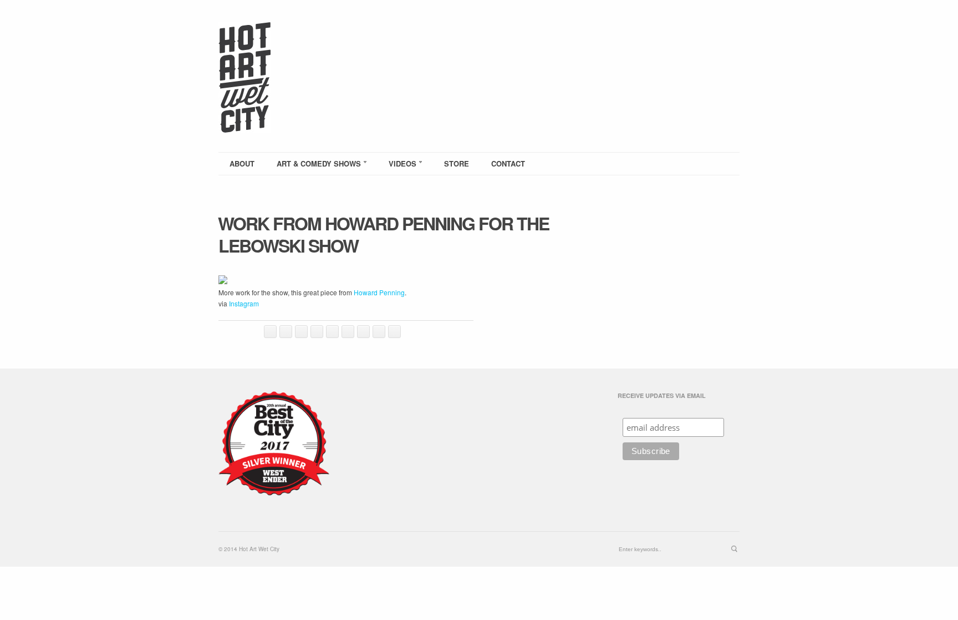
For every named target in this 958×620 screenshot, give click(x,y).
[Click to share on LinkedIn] (316, 331)
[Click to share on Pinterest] (363, 331)
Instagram (244, 303)
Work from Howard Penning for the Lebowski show (383, 234)
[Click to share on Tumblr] (379, 331)
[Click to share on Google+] (394, 331)
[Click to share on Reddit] (332, 331)
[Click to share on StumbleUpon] (301, 331)
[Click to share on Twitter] (270, 331)
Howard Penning (379, 292)
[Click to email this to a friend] (348, 331)
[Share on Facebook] (285, 331)
